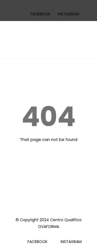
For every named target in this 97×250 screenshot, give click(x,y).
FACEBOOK (40, 14)
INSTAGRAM (68, 14)
